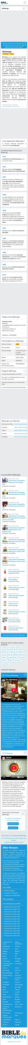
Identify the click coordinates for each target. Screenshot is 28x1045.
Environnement (7, 975)
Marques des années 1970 (12, 924)
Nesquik (20, 648)
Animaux (17, 946)
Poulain (11, 651)
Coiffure (17, 961)
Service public (19, 1013)
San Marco (17, 661)
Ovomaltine (11, 648)
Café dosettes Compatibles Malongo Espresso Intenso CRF (13, 506)
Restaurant (18, 1007)
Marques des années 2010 (12, 933)
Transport (6, 1022)
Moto (4, 999)
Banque (17, 951)
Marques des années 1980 (12, 926)
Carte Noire (5, 664)
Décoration (6, 970)
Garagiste (6, 982)
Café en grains (12, 579)
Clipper (4, 657)
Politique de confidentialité (12, 895)
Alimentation (6, 946)
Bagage (5, 951)
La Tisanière (19, 651)
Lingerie (17, 989)
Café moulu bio (13, 603)
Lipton (8, 654)
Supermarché (7, 1020)
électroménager (7, 973)
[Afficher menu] (25, 2)
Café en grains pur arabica (16, 587)
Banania (4, 651)
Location (17, 992)
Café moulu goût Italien (15, 628)
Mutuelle (5, 1002)
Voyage (17, 1024)
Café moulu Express (14, 620)
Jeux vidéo (18, 987)
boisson (11, 54)
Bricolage (17, 959)
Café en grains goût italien (16, 571)
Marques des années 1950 (12, 919)
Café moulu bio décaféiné (16, 595)
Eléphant (15, 654)
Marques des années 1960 (12, 921)
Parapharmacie (7, 1004)
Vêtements (18, 1022)
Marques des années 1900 (12, 907)
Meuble (17, 997)
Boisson (5, 959)
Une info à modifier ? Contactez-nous (10, 106)
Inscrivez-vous (13, 828)
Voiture (5, 1024)
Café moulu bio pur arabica (16, 612)
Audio (16, 949)
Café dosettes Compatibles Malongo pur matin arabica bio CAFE (13, 561)
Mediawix (10, 1041)
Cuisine (5, 968)
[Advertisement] (14, 25)
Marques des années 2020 (12, 935)
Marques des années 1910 (12, 909)
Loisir (4, 994)
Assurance (6, 949)
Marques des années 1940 (12, 916)
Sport (16, 1015)
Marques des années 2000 (12, 931)
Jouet (4, 989)
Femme (5, 978)
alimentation (5, 54)
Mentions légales (9, 891)
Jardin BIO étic (12, 657)
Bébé (16, 954)
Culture (17, 968)
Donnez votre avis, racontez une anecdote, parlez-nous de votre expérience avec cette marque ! (13, 45)
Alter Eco (4, 661)
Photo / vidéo (19, 1004)
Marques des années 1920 (12, 912)
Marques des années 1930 (12, 914)
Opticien (17, 1002)
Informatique (19, 984)
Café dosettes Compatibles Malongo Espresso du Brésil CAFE (13, 494)
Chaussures (6, 961)
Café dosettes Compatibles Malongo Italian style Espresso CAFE (13, 529)
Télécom (17, 1020)
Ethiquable (22, 657)
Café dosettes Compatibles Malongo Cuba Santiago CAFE (13, 482)
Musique (17, 999)
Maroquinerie (7, 997)
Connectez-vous (13, 824)
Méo (10, 661)
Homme (17, 982)
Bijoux (4, 956)
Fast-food (18, 975)
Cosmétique (18, 963)
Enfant (17, 973)
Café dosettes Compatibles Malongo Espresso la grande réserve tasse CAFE (14, 518)
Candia (4, 648)
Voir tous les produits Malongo (14, 635)
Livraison (5, 992)
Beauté (5, 954)
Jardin (4, 987)
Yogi (3, 654)
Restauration (6, 1013)
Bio (16, 956)
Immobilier (6, 984)
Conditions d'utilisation (11, 893)
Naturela (23, 654)
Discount (17, 970)
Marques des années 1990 (12, 928)
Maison (17, 994)
